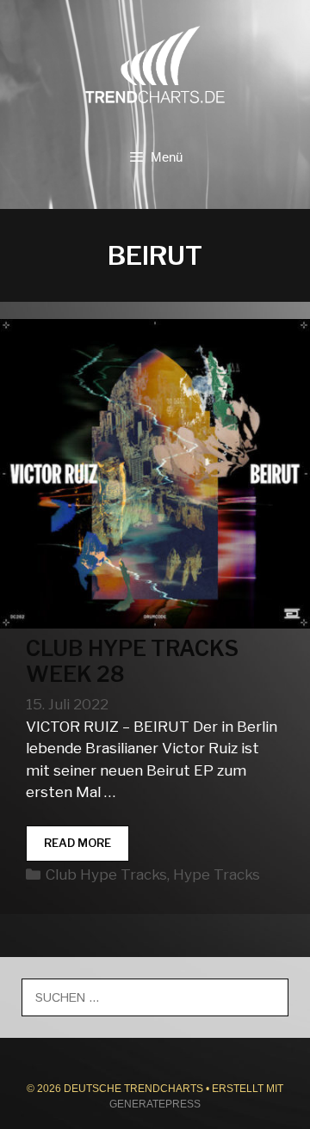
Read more (86, 848)
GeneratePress (155, 1104)
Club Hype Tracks (106, 874)
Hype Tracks (216, 874)
